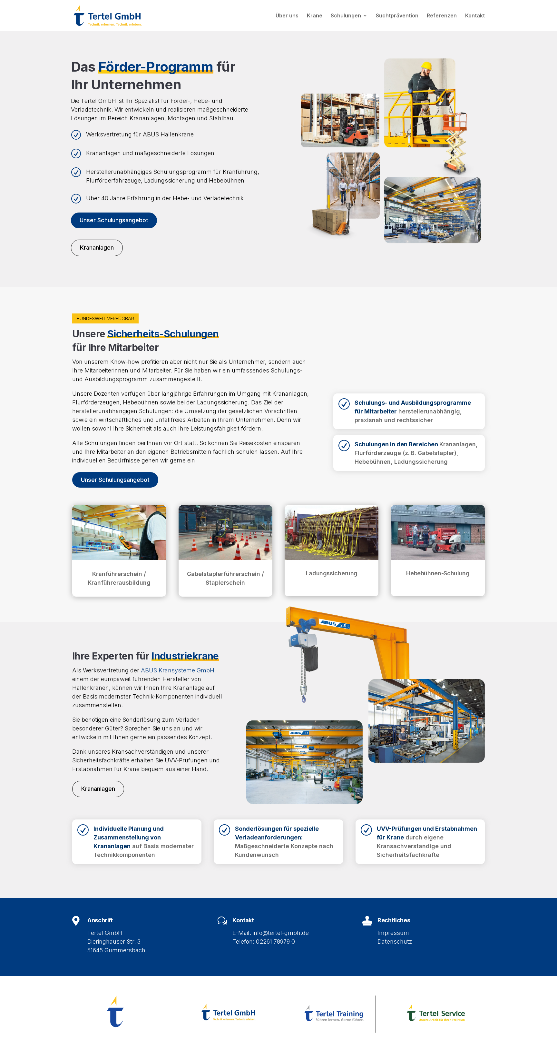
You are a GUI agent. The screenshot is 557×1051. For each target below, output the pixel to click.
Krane (314, 16)
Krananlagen (97, 247)
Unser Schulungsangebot (114, 220)
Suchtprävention (397, 16)
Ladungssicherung (331, 573)
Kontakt (475, 16)
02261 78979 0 (275, 941)
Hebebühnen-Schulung (437, 573)
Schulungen (346, 16)
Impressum (393, 932)
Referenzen (442, 16)
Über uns (287, 16)
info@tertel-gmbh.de (281, 932)
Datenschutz (394, 941)
